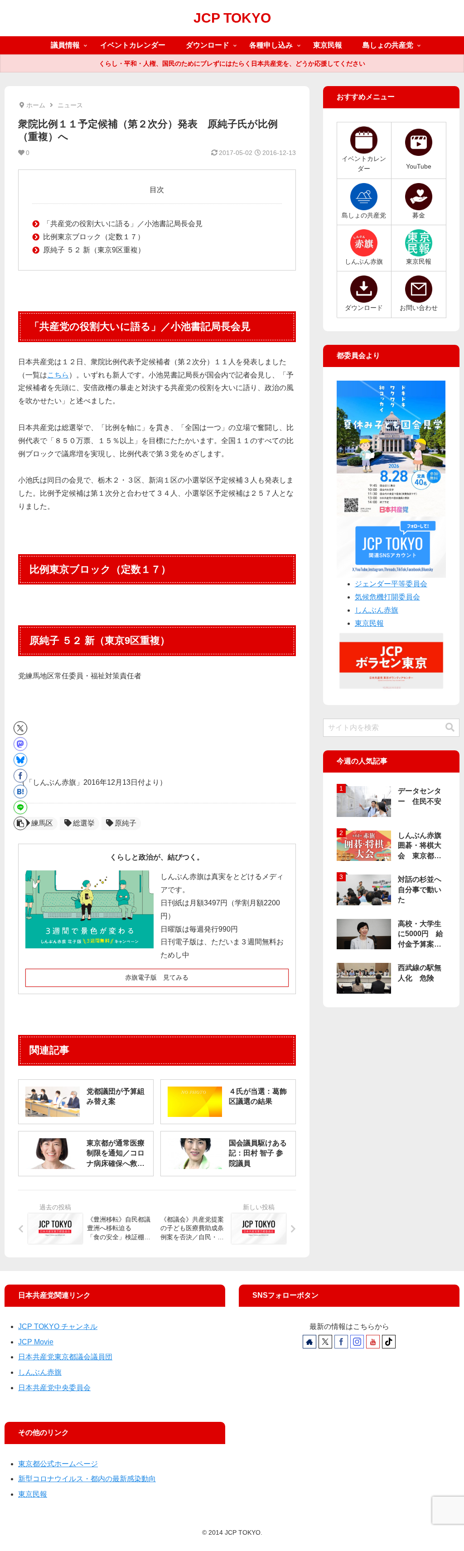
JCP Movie (35, 1342)
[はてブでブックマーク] (20, 791)
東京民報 (369, 623)
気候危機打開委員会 (387, 597)
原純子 (125, 823)
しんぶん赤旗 (376, 610)
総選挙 (84, 823)
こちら (58, 375)
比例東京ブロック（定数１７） (94, 237)
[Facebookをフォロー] (341, 1341)
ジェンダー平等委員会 (391, 584)
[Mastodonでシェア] (20, 744)
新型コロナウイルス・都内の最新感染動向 (87, 1479)
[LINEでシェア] (20, 807)
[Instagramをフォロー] (357, 1341)
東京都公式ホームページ (58, 1464)
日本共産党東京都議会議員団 (65, 1357)
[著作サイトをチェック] (309, 1341)
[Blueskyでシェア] (20, 760)
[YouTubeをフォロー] (373, 1341)
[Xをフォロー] (325, 1341)
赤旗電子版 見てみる (156, 977)
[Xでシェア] (20, 728)
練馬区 (42, 823)
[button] (20, 823)
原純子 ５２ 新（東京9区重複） (94, 250)
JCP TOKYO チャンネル (57, 1326)
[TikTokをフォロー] (389, 1341)
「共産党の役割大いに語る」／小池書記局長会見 (123, 223)
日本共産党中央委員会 (54, 1388)
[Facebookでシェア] (20, 776)
